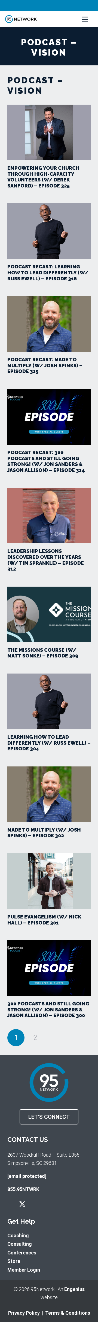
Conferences (21, 1253)
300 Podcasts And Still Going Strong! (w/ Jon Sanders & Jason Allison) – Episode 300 (48, 1009)
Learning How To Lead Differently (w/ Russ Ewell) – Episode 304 (49, 742)
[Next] (54, 1037)
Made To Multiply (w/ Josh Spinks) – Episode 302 (44, 833)
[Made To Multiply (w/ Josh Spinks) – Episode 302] (49, 794)
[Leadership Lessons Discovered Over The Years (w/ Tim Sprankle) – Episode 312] (49, 515)
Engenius (74, 1289)
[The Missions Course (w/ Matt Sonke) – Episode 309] (49, 614)
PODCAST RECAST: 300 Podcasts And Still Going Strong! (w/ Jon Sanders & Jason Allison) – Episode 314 (46, 461)
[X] (22, 1204)
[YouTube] (34, 1204)
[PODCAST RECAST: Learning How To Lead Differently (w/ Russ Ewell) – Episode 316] (49, 231)
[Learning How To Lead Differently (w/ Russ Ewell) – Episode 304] (49, 701)
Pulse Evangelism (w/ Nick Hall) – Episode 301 (44, 920)
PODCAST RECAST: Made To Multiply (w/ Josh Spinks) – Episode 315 (44, 365)
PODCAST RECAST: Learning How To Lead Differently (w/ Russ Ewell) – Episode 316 (47, 272)
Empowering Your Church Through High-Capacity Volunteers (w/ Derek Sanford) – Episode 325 (43, 177)
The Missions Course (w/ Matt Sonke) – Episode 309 (42, 653)
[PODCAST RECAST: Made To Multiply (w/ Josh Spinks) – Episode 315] (49, 324)
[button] (85, 19)
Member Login (23, 1270)
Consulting (19, 1244)
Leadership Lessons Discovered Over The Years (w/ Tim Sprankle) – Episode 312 (45, 560)
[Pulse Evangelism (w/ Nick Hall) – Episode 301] (49, 881)
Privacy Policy (24, 1313)
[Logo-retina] (21, 19)
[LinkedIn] (46, 1204)
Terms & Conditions (67, 1313)
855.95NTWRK (23, 1189)
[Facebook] (10, 1204)
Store (13, 1261)
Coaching (18, 1235)
